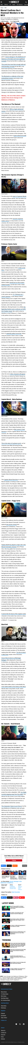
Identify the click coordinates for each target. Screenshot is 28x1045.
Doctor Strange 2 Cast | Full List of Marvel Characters (6, 877)
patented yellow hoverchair (13, 333)
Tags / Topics (4, 1019)
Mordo (12, 979)
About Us (3, 1032)
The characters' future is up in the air (11, 806)
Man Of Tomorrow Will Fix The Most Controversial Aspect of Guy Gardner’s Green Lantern (17, 909)
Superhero (20, 889)
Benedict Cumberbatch (12, 886)
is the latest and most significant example (13, 59)
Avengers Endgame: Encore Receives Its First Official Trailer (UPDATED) (17, 971)
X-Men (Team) (10, 980)
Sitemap (3, 1040)
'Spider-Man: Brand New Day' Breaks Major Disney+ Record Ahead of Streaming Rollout (18, 952)
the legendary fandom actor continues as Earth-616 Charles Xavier (13, 309)
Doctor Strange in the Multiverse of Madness (11, 882)
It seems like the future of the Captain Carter (13, 613)
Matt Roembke (5, 21)
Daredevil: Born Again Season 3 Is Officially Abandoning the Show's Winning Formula (17, 958)
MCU (2, 4)
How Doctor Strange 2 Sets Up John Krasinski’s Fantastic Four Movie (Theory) (22, 877)
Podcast (3, 1015)
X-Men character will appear (17, 374)
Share (4, 865)
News (14, 4)
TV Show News (4, 995)
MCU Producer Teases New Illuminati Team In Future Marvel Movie (14, 877)
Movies (6, 4)
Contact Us (3, 1034)
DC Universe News (5, 1002)
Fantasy (19, 887)
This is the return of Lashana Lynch (11, 443)
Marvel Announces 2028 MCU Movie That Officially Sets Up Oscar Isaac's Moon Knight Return (17, 934)
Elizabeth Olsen (13, 888)
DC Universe (20, 4)
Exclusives (3, 1017)
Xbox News (3, 1007)
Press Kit (3, 1036)
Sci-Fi (19, 888)
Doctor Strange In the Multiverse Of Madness (13, 978)
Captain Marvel (17, 979)
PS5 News (3, 1009)
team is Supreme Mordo (19, 196)
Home (2, 7)
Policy (2, 1038)
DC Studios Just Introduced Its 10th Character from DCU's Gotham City (16, 915)
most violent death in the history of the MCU (13, 686)
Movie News (4, 993)
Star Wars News (4, 1000)
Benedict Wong (13, 887)
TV (10, 4)
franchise (11, 479)
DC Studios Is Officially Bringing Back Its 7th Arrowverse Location (17, 928)
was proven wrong (11, 524)
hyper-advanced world (20, 135)
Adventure (20, 886)
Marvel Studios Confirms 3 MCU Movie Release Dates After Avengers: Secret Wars (17, 921)
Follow (4, 897)
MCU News (3, 998)
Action (19, 885)
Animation (2, 981)
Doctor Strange (6, 979)
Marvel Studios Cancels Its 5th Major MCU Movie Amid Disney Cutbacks (18, 965)
